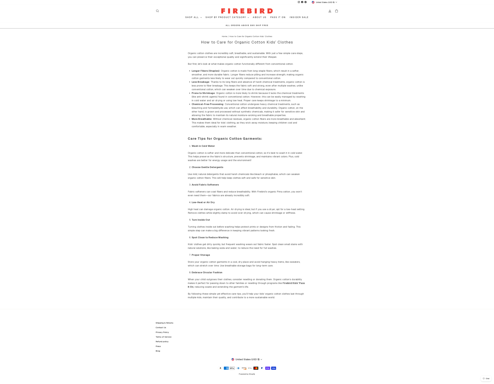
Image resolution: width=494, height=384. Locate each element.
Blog (158, 351)
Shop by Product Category (226, 17)
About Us (259, 17)
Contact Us (161, 327)
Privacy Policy (162, 332)
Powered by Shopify (247, 374)
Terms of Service (163, 337)
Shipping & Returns (164, 323)
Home (224, 36)
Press (158, 346)
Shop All (192, 17)
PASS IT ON (278, 17)
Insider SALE (299, 17)
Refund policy (162, 341)
